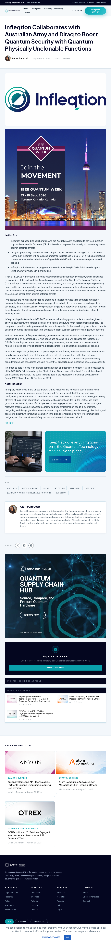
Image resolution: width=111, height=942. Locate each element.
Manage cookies (51, 937)
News (25, 9)
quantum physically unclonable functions (29, 493)
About (27, 13)
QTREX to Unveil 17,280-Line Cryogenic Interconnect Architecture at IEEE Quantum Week (36, 713)
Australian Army (30, 488)
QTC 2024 (90, 488)
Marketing (58, 9)
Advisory (48, 9)
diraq (46, 488)
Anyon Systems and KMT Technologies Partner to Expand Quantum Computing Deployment (34, 698)
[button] (17, 545)
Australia (12, 488)
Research (33, 828)
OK (67, 937)
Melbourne (75, 488)
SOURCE (9, 423)
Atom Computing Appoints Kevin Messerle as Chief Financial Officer (84, 697)
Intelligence (36, 9)
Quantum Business (62, 58)
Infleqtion (59, 488)
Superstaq (61, 493)
